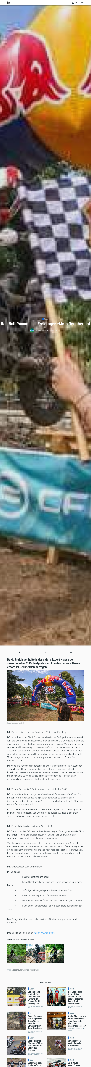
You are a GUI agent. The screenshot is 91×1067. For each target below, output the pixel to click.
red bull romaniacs (21, 970)
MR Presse (71, 1008)
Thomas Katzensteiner (74, 1049)
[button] (19, 652)
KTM (29, 1008)
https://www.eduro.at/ (44, 932)
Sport (46, 319)
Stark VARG (35, 970)
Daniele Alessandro (44, 330)
